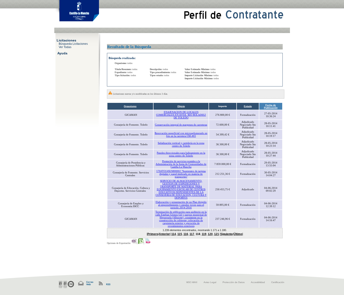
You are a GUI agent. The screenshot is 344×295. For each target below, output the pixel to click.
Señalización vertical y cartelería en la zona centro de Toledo (181, 144)
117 (192, 234)
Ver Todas (65, 47)
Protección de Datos (234, 282)
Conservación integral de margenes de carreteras (181, 124)
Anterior (164, 234)
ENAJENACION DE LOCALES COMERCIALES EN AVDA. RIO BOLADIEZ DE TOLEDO (181, 115)
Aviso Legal (210, 282)
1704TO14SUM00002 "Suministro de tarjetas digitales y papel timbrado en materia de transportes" (181, 174)
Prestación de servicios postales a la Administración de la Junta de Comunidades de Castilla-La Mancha (181, 164)
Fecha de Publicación (271, 106)
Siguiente (226, 234)
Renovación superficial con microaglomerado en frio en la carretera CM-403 (181, 134)
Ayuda (62, 53)
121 (216, 234)
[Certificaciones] (66, 284)
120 (210, 234)
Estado (248, 106)
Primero (152, 234)
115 (179, 234)
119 (204, 234)
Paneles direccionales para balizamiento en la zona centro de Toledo (181, 154)
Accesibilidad (258, 282)
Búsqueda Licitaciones (73, 43)
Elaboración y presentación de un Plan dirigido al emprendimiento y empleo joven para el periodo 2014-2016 (181, 205)
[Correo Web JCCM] (85, 283)
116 (185, 234)
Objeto (181, 106)
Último (238, 234)
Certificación (277, 282)
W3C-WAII (191, 282)
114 (173, 234)
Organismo (130, 106)
